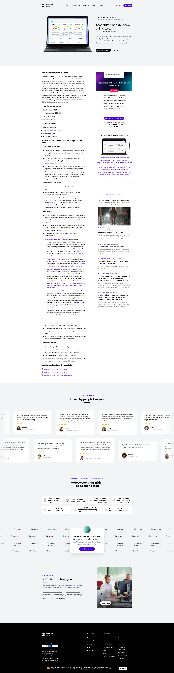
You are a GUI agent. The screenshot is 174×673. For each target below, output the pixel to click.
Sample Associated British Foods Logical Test (114, 170)
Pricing (101, 5)
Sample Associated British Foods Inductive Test (114, 175)
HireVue (50, 202)
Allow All (123, 668)
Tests (66, 5)
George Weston (55, 130)
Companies (76, 5)
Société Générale (108, 647)
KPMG (104, 653)
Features (86, 5)
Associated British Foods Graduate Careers (58, 375)
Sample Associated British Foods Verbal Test (114, 160)
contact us (68, 588)
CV (53, 163)
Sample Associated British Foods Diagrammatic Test (114, 172)
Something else (59, 598)
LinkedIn (47, 163)
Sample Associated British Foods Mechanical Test (114, 167)
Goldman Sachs (108, 644)
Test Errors (46, 598)
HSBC (104, 650)
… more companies (109, 656)
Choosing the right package (52, 594)
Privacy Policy (85, 669)
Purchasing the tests (73, 594)
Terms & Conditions (47, 651)
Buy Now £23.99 (102, 50)
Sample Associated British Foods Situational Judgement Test (114, 163)
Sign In (127, 5)
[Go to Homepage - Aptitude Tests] (47, 5)
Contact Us (106, 603)
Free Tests (90, 650)
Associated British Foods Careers (72, 153)
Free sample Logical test (75, 283)
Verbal (120, 641)
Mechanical (121, 652)
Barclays (105, 638)
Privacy (55, 651)
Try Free (118, 5)
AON (104, 641)
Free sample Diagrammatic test (57, 285)
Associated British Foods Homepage (55, 369)
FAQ (94, 5)
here (73, 266)
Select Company (86, 549)
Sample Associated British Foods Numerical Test (114, 158)
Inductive (121, 658)
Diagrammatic (123, 655)
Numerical (121, 638)
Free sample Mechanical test (73, 315)
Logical (120, 644)
